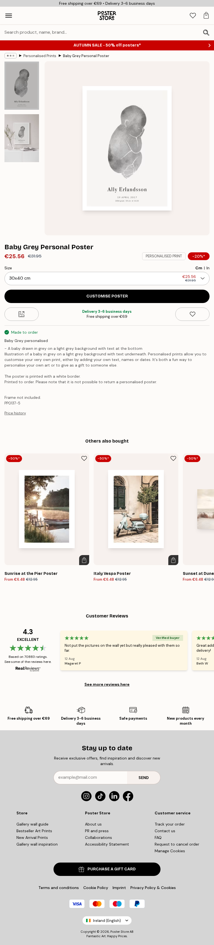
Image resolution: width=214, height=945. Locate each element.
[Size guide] (21, 314)
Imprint (119, 887)
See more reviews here (107, 684)
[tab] (193, 16)
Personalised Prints (39, 55)
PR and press (97, 830)
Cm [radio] (198, 267)
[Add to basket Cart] (84, 560)
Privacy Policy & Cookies (153, 887)
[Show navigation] (8, 15)
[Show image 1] (21, 86)
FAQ (158, 837)
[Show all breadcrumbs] (10, 55)
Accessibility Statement (107, 844)
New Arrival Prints (32, 837)
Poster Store (119, 932)
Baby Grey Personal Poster (86, 55)
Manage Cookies (170, 850)
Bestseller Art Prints (34, 830)
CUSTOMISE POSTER (107, 296)
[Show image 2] (21, 138)
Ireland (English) (107, 920)
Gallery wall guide (32, 824)
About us (93, 824)
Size (8, 267)
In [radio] (208, 267)
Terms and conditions (58, 887)
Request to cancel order (177, 844)
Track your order (170, 824)
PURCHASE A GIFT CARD (111, 869)
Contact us (165, 830)
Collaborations (98, 837)
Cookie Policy (95, 887)
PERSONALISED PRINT (164, 256)
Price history (15, 413)
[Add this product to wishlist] (192, 314)
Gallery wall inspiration (37, 844)
